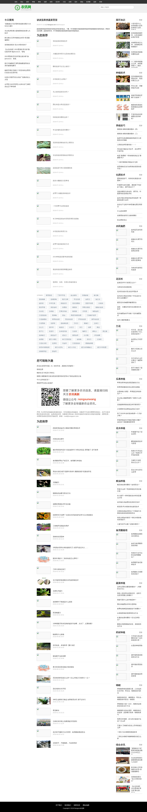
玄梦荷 (53, 323)
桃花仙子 (54, 335)
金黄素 (41, 339)
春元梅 (96, 295)
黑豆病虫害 (69, 319)
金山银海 (74, 295)
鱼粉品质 (40, 369)
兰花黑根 (42, 323)
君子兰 (41, 331)
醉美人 (95, 331)
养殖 (39, 2)
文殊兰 (96, 323)
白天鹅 (86, 335)
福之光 (98, 299)
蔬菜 (94, 2)
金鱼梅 (79, 339)
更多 (140, 20)
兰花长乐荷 (43, 343)
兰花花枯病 (43, 315)
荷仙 (63, 315)
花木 (76, 2)
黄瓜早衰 (42, 307)
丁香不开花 (61, 295)
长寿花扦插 (63, 331)
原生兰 (89, 339)
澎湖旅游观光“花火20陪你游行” (16, 45)
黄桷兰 (86, 323)
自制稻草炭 (43, 351)
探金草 (54, 351)
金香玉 (87, 299)
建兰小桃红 (53, 339)
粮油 (81, 2)
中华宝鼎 (52, 303)
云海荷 (99, 339)
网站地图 (86, 805)
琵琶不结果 (89, 303)
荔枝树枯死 (64, 323)
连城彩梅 (54, 299)
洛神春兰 (42, 335)
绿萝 (89, 327)
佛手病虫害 (95, 319)
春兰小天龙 (72, 347)
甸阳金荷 (96, 311)
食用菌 (88, 2)
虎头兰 (64, 335)
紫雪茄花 (49, 295)
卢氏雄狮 (97, 335)
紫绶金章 (75, 335)
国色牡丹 (64, 303)
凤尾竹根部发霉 (76, 315)
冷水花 (41, 311)
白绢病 (51, 311)
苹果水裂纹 (86, 307)
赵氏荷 (41, 303)
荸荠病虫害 (56, 319)
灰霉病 (64, 307)
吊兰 (80, 327)
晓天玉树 (65, 299)
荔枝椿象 (42, 299)
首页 (16, 2)
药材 (100, 2)
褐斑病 (74, 307)
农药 (51, 2)
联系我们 (68, 805)
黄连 (98, 327)
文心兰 (41, 327)
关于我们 (59, 805)
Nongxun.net (52, 24)
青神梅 (54, 315)
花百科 (58, 2)
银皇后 (61, 327)
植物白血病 (99, 307)
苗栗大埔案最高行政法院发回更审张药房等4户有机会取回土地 (59, 376)
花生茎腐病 (76, 303)
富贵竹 (51, 331)
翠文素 (105, 331)
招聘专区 (77, 805)
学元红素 (77, 299)
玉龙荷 (74, 331)
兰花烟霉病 (43, 319)
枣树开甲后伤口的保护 (45, 383)
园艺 (27, 2)
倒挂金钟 (54, 307)
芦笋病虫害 (82, 319)
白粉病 (101, 303)
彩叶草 (51, 327)
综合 (21, 2)
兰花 (64, 2)
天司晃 (84, 311)
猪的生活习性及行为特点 (45, 373)
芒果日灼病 (63, 311)
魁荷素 (74, 311)
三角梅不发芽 (91, 315)
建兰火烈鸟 (59, 347)
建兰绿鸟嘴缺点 (86, 347)
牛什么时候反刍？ (43, 380)
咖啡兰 (84, 331)
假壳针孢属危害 (44, 347)
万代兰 (76, 323)
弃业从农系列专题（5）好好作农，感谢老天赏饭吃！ (56, 366)
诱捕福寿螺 (89, 343)
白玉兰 (71, 327)
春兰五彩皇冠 (66, 339)
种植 (33, 2)
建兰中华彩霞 (101, 347)
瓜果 (70, 2)
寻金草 (64, 343)
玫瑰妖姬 (85, 295)
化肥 (45, 2)
